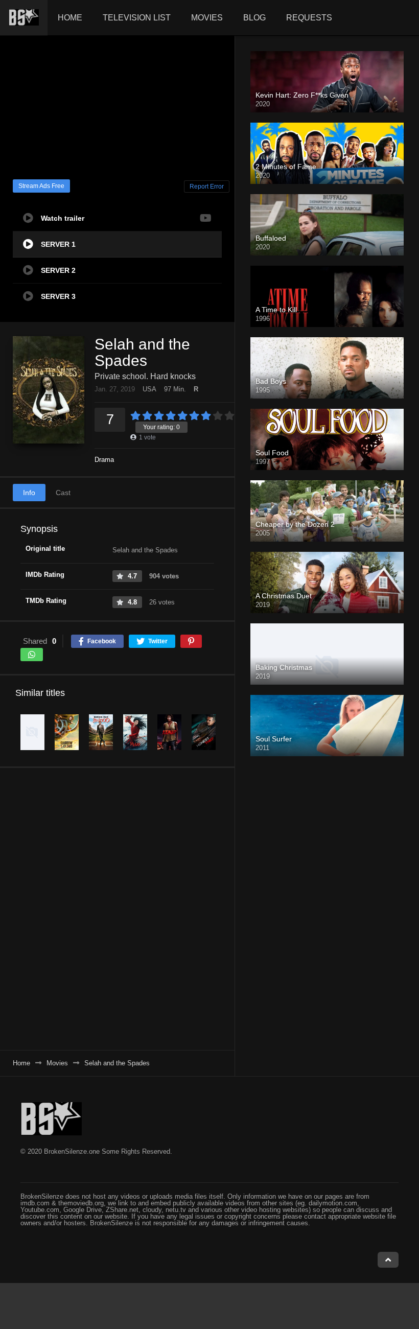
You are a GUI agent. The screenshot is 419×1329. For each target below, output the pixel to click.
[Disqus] (117, 908)
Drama (104, 459)
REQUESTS (309, 17)
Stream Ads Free (41, 186)
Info (29, 492)
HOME (70, 17)
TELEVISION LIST (137, 17)
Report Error (207, 186)
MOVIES (207, 17)
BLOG (254, 17)
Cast (63, 492)
